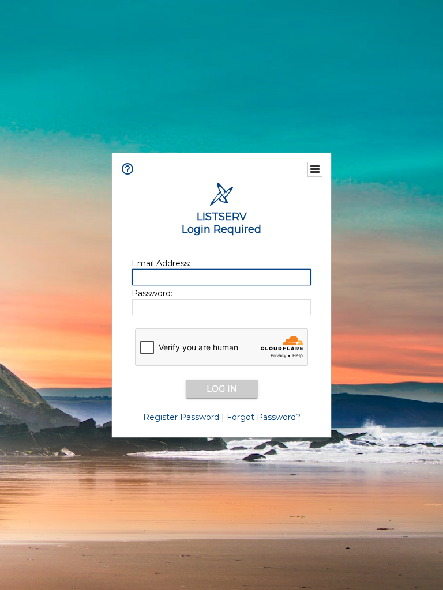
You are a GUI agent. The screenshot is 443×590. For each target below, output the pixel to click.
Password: (152, 293)
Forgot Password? (264, 417)
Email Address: (161, 263)
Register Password (181, 417)
